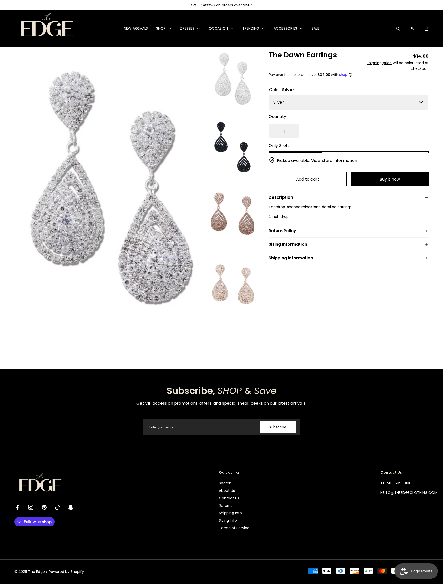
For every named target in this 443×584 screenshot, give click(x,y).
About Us (227, 490)
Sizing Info (228, 520)
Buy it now (390, 179)
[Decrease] (274, 131)
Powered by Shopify (66, 571)
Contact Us (229, 498)
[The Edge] (46, 28)
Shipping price (379, 62)
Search (225, 483)
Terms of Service (234, 527)
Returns (226, 505)
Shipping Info (230, 513)
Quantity (277, 117)
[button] (427, 29)
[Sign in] (412, 29)
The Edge (36, 571)
